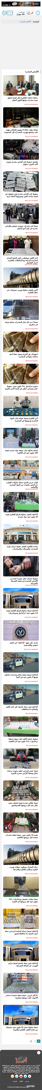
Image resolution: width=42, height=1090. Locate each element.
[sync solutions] (31, 1087)
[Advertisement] (21, 46)
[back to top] (38, 1052)
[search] (4, 13)
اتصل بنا (15, 1081)
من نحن (27, 1081)
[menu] (38, 13)
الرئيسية (36, 21)
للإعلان (21, 1081)
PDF (8, 12)
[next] (31, 1041)
